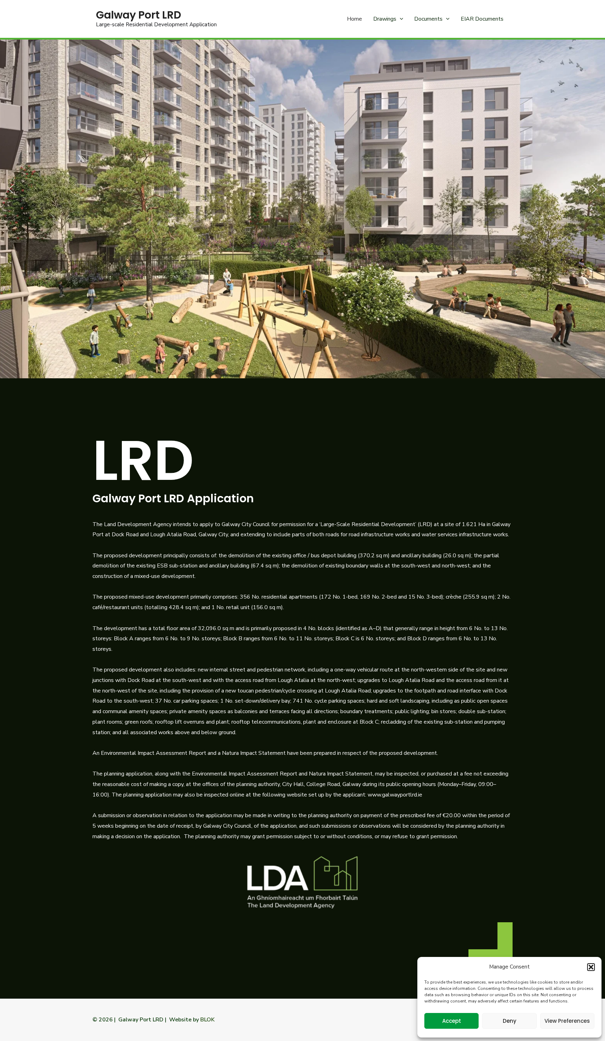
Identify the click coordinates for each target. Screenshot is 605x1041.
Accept (451, 1021)
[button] (590, 967)
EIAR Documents (482, 19)
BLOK (208, 1019)
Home (354, 19)
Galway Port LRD (138, 14)
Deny (509, 1021)
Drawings (384, 19)
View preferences (567, 1021)
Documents (428, 19)
